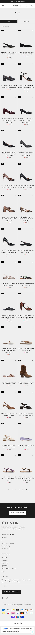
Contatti (4, 557)
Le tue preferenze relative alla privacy (19, 628)
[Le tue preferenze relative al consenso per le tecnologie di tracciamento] (32, 632)
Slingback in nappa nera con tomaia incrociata (26, 251)
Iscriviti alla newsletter (11, 591)
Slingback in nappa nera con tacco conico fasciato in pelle (9, 53)
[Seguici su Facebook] (2, 598)
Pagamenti (5, 563)
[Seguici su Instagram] (7, 598)
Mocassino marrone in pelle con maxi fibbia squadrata (9, 86)
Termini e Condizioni (8, 543)
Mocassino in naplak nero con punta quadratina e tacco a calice (9, 154)
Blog (3, 571)
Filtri (9, 21)
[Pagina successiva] (26, 490)
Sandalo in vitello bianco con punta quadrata (9, 446)
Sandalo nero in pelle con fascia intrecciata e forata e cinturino (26, 87)
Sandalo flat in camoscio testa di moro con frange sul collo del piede (26, 478)
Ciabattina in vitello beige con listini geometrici (9, 383)
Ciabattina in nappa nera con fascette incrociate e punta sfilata (9, 317)
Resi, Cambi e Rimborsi (8, 568)
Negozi (4, 540)
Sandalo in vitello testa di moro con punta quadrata (26, 414)
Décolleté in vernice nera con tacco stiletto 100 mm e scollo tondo (9, 252)
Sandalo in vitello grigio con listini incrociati (26, 349)
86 (22, 489)
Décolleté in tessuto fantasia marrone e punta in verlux (9, 186)
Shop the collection (17, 513)
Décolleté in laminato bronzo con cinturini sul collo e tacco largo (9, 218)
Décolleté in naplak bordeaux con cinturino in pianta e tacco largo (9, 120)
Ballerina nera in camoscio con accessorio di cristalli (26, 53)
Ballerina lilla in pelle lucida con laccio (26, 446)
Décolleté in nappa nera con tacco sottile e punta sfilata (26, 186)
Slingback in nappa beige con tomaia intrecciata (9, 414)
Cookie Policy (6, 549)
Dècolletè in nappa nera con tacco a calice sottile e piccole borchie (26, 120)
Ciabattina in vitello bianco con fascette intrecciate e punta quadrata (9, 350)
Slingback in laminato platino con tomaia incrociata (9, 284)
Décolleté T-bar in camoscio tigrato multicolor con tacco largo (26, 317)
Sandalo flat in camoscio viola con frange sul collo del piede (8, 478)
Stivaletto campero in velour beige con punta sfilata (26, 383)
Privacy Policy (6, 546)
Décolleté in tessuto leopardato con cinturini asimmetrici (26, 218)
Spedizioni (5, 566)
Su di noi (4, 537)
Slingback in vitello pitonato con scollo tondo (26, 284)
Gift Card (4, 560)
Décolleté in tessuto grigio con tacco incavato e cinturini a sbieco (26, 154)
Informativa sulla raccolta (10, 631)
